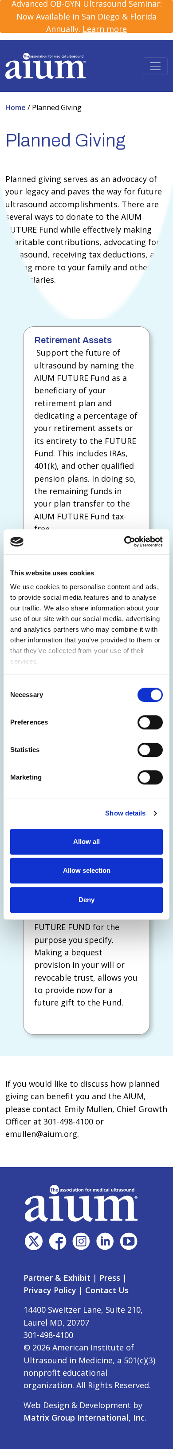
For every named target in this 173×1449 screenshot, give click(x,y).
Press (109, 1277)
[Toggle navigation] (155, 66)
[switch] (150, 722)
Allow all (86, 841)
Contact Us (107, 1290)
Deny (86, 899)
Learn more (105, 29)
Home (16, 107)
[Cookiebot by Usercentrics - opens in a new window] (124, 541)
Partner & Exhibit (57, 1277)
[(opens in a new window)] (34, 1241)
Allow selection (86, 870)
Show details (125, 813)
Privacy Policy (50, 1290)
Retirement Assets (73, 340)
